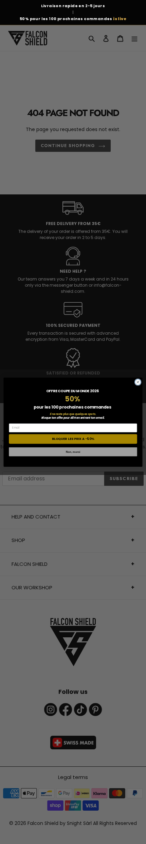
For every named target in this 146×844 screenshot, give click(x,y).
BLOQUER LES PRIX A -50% (73, 438)
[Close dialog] (138, 382)
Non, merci (73, 451)
